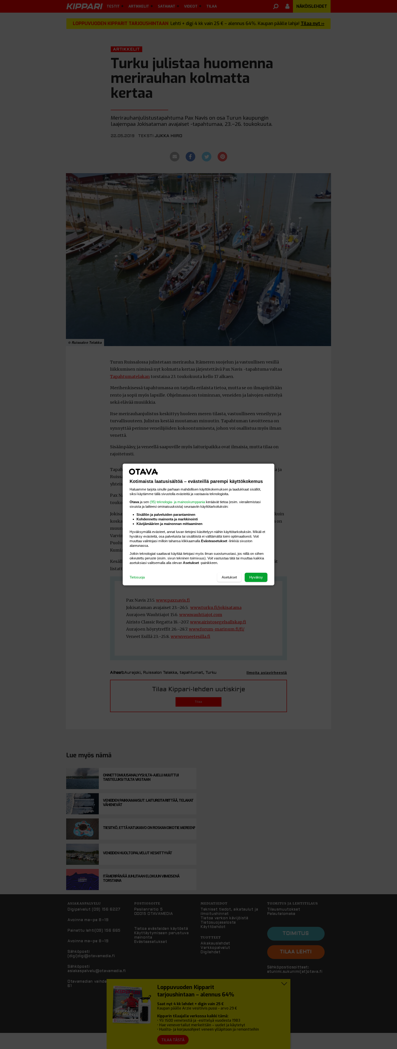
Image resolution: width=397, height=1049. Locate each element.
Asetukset (229, 577)
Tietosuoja (137, 577)
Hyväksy (256, 577)
